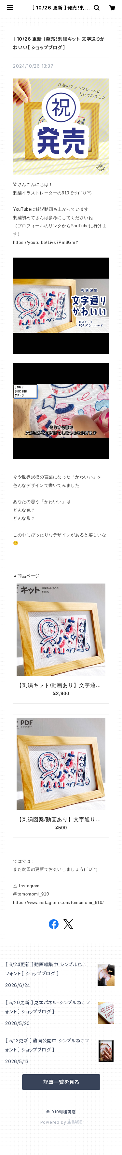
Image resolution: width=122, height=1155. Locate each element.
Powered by (54, 1122)
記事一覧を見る (61, 1082)
